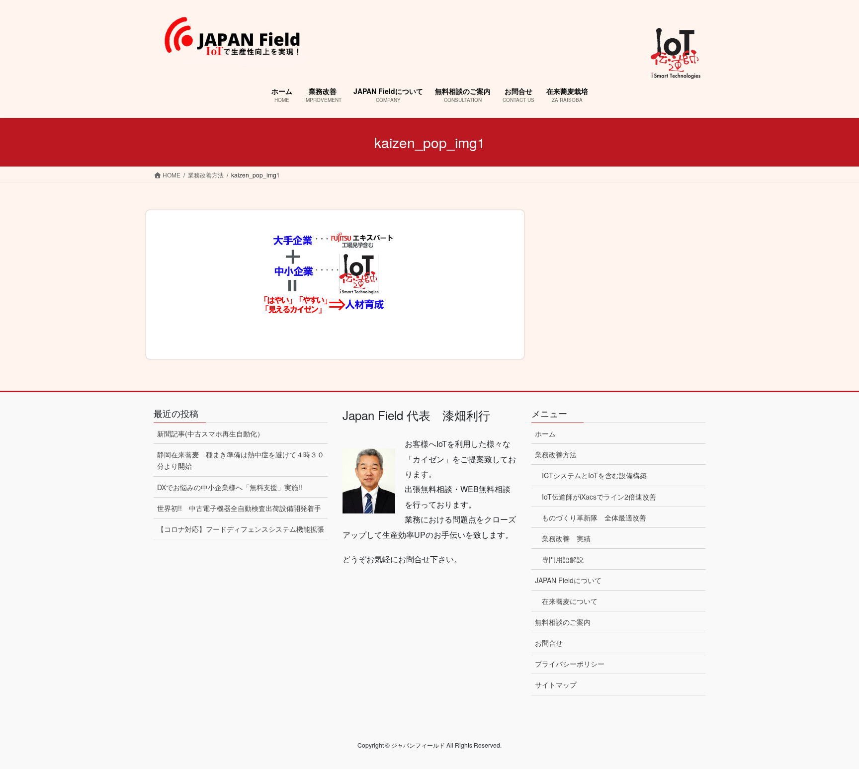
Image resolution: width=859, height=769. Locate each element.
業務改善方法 (556, 454)
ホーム (545, 433)
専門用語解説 (563, 559)
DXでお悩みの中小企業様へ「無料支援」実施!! (229, 487)
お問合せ (549, 643)
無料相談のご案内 (563, 622)
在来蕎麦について (570, 601)
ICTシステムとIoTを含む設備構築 (594, 475)
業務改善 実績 (566, 538)
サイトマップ (556, 684)
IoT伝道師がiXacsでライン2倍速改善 (599, 497)
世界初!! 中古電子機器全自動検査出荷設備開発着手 (239, 508)
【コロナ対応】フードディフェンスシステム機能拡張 (240, 529)
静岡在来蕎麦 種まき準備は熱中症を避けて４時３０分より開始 (240, 460)
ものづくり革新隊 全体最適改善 (594, 517)
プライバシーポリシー (569, 664)
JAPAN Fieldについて (568, 580)
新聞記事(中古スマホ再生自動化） (210, 433)
